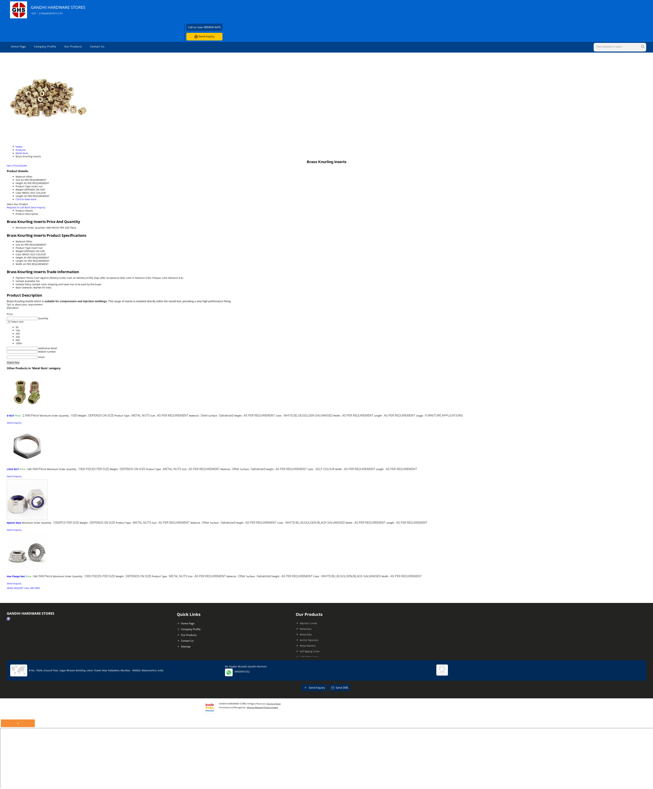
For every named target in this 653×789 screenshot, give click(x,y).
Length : (394, 415)
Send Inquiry (206, 36)
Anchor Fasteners (309, 640)
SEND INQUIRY (15, 588)
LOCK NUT (13, 469)
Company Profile (45, 46)
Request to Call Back (18, 207)
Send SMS (342, 688)
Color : (304, 415)
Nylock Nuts (14, 522)
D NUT (10, 415)
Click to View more (26, 199)
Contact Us (97, 46)
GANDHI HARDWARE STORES (58, 10)
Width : (353, 415)
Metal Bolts (306, 634)
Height (19, 257)
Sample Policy (23, 284)
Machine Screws (308, 623)
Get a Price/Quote (17, 165)
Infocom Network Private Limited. (262, 707)
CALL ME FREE (32, 588)
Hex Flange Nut (16, 576)
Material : (198, 415)
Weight (20, 251)
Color (19, 254)
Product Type (23, 248)
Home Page (18, 46)
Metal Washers (308, 645)
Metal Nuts (306, 628)
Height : (254, 415)
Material (20, 241)
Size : (169, 415)
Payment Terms (24, 277)
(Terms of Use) (273, 703)
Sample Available (25, 281)
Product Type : (132, 415)
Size (18, 244)
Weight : (96, 415)
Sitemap (185, 646)
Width (19, 264)
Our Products (73, 46)
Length (19, 260)
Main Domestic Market (28, 287)
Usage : (439, 415)
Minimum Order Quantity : (59, 415)
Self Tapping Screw (309, 651)
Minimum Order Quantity (30, 227)
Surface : (220, 415)
